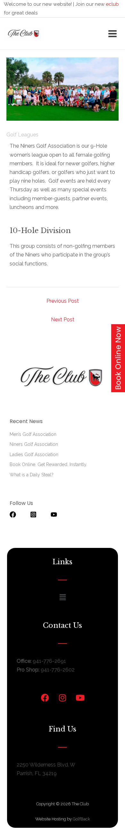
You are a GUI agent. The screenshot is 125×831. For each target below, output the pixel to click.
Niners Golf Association (34, 444)
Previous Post (62, 301)
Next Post (62, 319)
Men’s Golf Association (33, 434)
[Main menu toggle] (112, 33)
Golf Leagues (22, 135)
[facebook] (19, 514)
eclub (112, 4)
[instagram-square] (39, 514)
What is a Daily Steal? (32, 474)
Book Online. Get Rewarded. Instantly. (48, 464)
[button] (63, 597)
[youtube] (57, 514)
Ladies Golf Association (34, 454)
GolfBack (81, 819)
